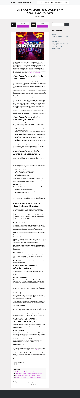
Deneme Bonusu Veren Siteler (21, 2)
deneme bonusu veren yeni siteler (34, 72)
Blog (52, 2)
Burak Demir (37, 16)
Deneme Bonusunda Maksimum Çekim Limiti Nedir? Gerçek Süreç (60, 40)
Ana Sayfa (40, 2)
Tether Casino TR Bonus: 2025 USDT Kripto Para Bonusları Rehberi (28, 374)
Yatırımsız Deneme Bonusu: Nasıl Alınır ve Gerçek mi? (60, 33)
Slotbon (23, 24)
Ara (52, 22)
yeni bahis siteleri (23, 284)
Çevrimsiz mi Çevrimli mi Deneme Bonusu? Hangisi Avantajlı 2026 (60, 47)
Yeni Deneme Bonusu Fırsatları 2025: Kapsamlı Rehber (26, 372)
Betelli (42, 24)
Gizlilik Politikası (58, 2)
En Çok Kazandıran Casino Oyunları (37, 350)
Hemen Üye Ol (23, 26)
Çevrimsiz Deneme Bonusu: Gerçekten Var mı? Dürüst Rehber (60, 37)
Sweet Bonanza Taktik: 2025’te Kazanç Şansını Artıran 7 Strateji (27, 375)
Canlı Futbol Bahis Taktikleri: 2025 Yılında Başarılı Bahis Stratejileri (28, 377)
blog (15, 381)
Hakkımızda (47, 2)
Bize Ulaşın (66, 2)
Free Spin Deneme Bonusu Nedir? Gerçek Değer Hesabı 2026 (60, 44)
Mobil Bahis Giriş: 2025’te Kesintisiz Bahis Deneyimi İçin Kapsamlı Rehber (27, 384)
